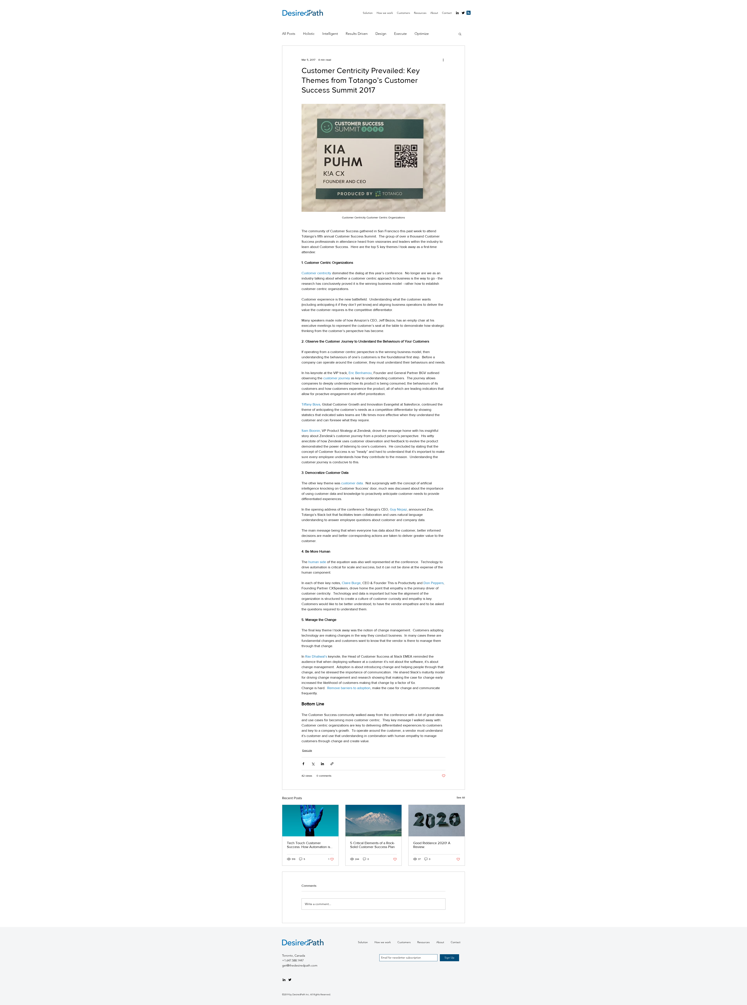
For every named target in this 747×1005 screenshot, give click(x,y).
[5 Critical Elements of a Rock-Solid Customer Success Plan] (373, 820)
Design (380, 34)
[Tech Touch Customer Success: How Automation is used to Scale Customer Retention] (310, 820)
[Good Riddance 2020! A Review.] (437, 820)
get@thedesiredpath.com (299, 965)
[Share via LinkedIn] (322, 764)
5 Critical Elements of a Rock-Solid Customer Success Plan (372, 845)
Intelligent (330, 34)
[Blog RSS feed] (468, 13)
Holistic (309, 34)
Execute (400, 34)
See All (461, 797)
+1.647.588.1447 (293, 960)
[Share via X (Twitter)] (313, 764)
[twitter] (463, 13)
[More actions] (443, 59)
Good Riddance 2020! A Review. (431, 845)
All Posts (288, 34)
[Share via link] (332, 764)
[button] (420, 13)
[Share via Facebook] (303, 764)
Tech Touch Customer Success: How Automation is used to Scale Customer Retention (308, 845)
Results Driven (357, 34)
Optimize (422, 34)
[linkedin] (457, 13)
